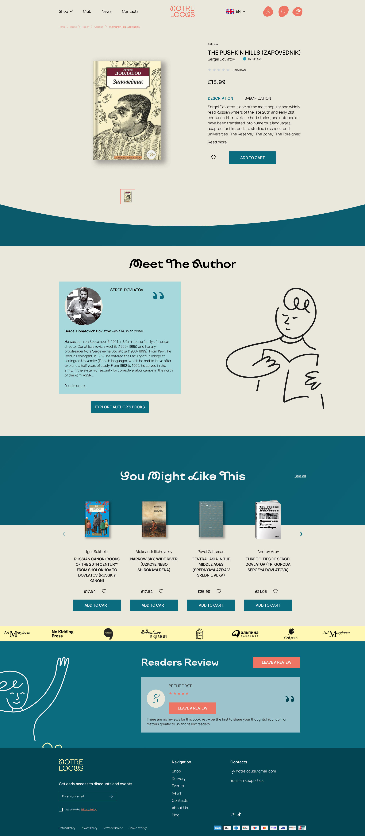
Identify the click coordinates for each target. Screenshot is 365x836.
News (107, 11)
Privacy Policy (89, 809)
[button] (301, 533)
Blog (175, 815)
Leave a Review (277, 662)
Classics (98, 26)
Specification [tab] (257, 98)
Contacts (130, 11)
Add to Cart (252, 157)
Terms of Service (113, 828)
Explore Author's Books (120, 407)
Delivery (179, 778)
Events (178, 785)
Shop (63, 11)
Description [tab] (220, 98)
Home (62, 26)
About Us (180, 807)
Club (87, 11)
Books (73, 26)
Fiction (85, 26)
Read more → (75, 385)
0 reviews (239, 70)
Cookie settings (138, 828)
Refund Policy (67, 828)
